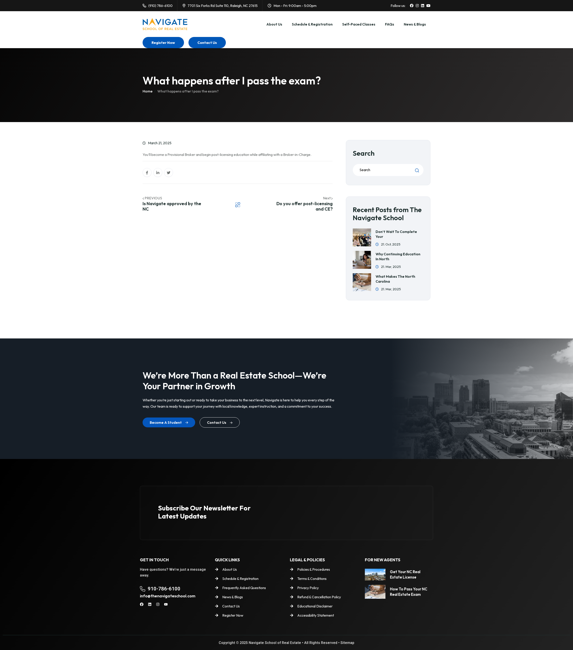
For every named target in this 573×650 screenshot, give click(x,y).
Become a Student (166, 422)
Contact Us (207, 42)
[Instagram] (158, 604)
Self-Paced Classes (358, 24)
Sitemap (347, 643)
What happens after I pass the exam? (188, 91)
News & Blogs (415, 24)
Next (327, 198)
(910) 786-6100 (160, 5)
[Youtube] (166, 604)
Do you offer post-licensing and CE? (304, 206)
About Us (274, 24)
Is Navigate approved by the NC (172, 206)
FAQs (389, 24)
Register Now (163, 42)
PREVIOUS (153, 198)
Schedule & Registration (312, 24)
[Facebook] (141, 604)
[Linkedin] (150, 604)
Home (147, 91)
